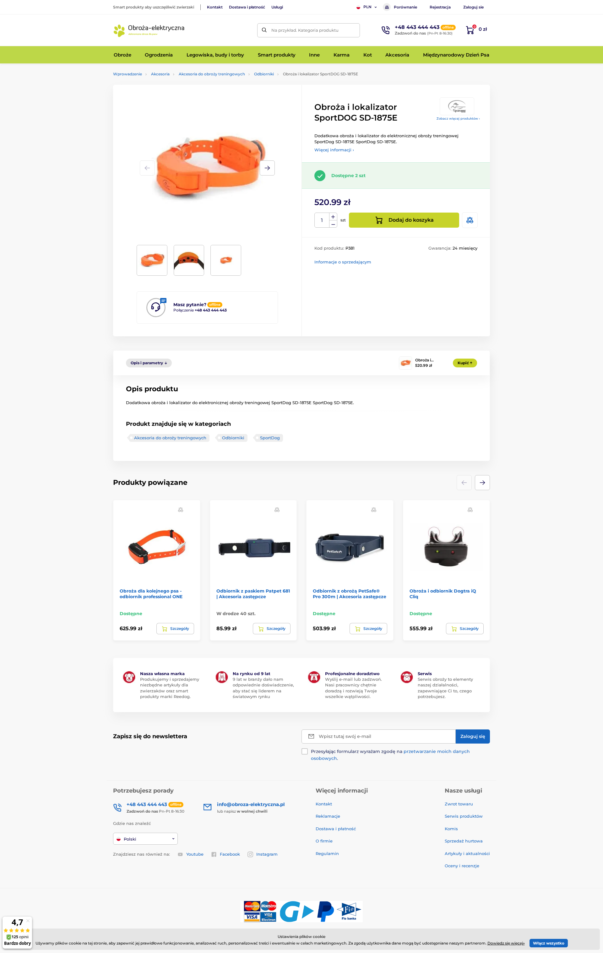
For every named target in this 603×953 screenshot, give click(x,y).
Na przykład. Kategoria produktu (305, 30)
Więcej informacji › (334, 149)
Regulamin (327, 853)
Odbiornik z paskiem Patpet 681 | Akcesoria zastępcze (253, 593)
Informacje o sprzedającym (342, 261)
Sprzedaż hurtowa (464, 840)
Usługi (277, 7)
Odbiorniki (264, 74)
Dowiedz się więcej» (506, 943)
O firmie (324, 840)
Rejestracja (440, 7)
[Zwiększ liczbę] (333, 216)
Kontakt (215, 7)
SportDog (270, 437)
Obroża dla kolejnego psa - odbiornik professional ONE (151, 593)
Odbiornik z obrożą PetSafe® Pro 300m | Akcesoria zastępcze (349, 593)
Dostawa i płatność (247, 7)
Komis (451, 828)
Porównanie (405, 7)
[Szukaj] (264, 30)
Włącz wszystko (548, 943)
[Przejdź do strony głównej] (149, 30)
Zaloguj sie (473, 7)
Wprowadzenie (127, 74)
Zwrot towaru (459, 803)
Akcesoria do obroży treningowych (212, 74)
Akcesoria (160, 74)
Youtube (195, 854)
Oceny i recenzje (462, 865)
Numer (322, 220)
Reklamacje (328, 816)
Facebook (230, 854)
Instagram (267, 854)
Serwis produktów (464, 816)
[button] (267, 168)
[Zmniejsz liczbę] (333, 224)
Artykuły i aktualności (467, 853)
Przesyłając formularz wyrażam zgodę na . (390, 755)
